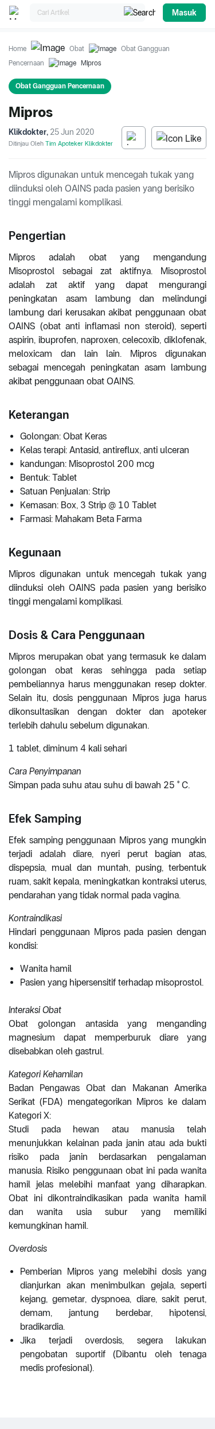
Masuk (184, 12)
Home (17, 49)
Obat (76, 49)
